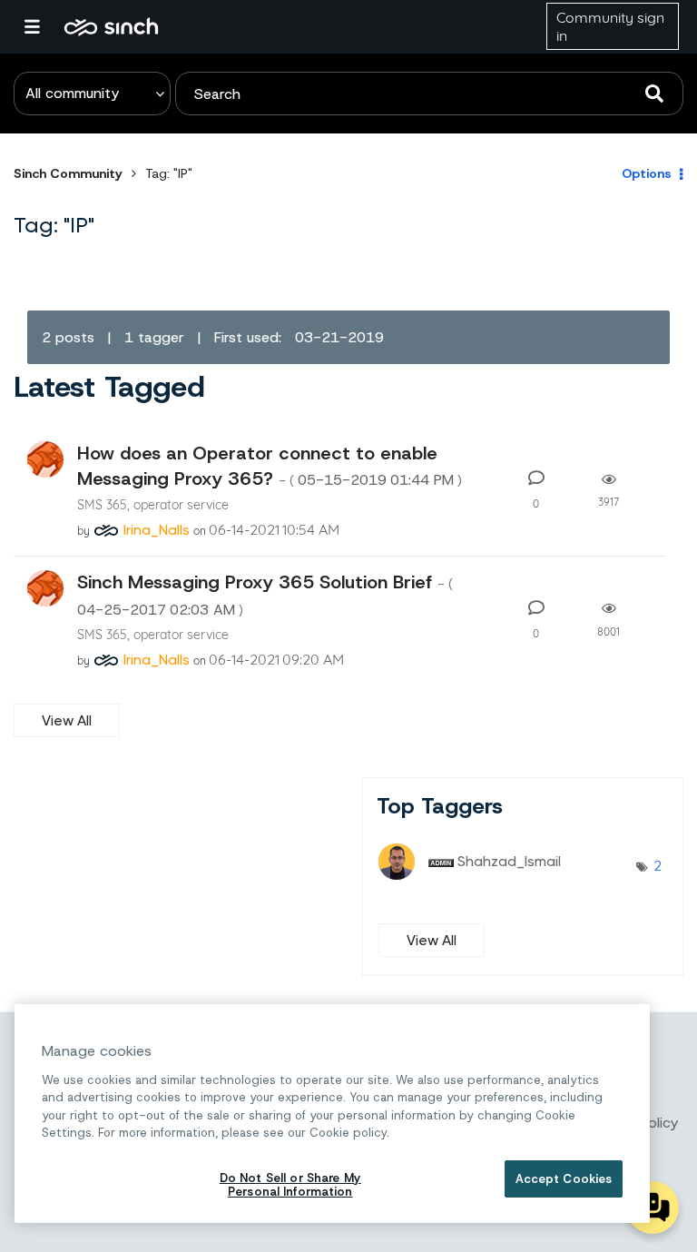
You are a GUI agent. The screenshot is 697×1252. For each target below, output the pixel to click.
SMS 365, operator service (153, 504)
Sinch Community (111, 26)
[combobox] (429, 93)
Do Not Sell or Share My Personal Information (290, 1185)
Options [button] (647, 173)
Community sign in (610, 26)
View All (67, 720)
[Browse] (41, 26)
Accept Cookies (564, 1179)
